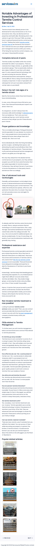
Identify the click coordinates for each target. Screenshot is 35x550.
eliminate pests (28, 113)
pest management (26, 313)
